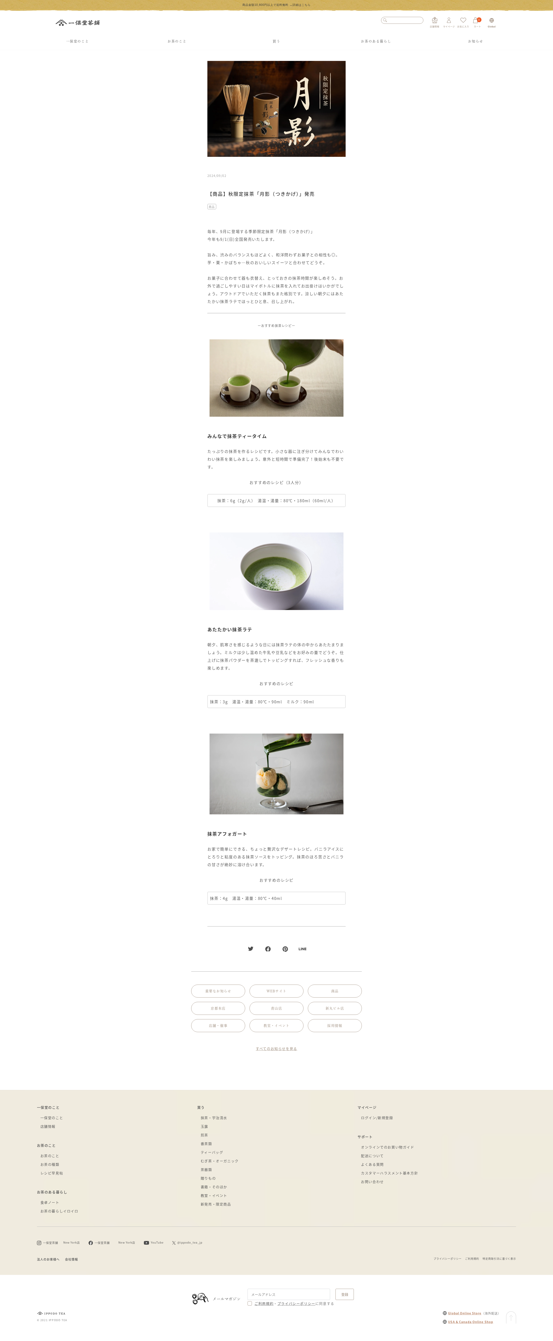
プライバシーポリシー (448, 1258)
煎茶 (204, 1135)
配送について (372, 1155)
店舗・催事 (218, 1025)
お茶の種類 (49, 1164)
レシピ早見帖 (51, 1173)
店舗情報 (48, 1126)
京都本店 (218, 1008)
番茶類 (206, 1143)
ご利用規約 (472, 1258)
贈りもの (208, 1178)
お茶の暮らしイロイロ (59, 1211)
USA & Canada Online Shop (470, 1322)
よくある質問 (372, 1164)
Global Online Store (464, 1313)
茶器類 (206, 1169)
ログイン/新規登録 (377, 1117)
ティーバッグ (212, 1152)
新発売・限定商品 (216, 1204)
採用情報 (334, 1025)
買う (276, 41)
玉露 (204, 1126)
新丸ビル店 (335, 1008)
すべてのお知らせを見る (276, 1048)
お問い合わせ (372, 1181)
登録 (344, 1294)
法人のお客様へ (48, 1259)
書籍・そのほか (214, 1186)
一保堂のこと (77, 41)
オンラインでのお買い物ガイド (387, 1147)
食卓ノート (49, 1202)
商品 (212, 207)
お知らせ (475, 41)
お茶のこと (176, 41)
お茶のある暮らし (376, 41)
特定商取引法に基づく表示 (499, 1258)
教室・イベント (277, 1025)
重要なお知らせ (218, 991)
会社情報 (71, 1259)
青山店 (276, 1008)
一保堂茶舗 (77, 22)
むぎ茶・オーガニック (220, 1160)
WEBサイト (277, 991)
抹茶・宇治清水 (214, 1117)
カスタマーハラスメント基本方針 (389, 1173)
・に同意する (294, 1303)
